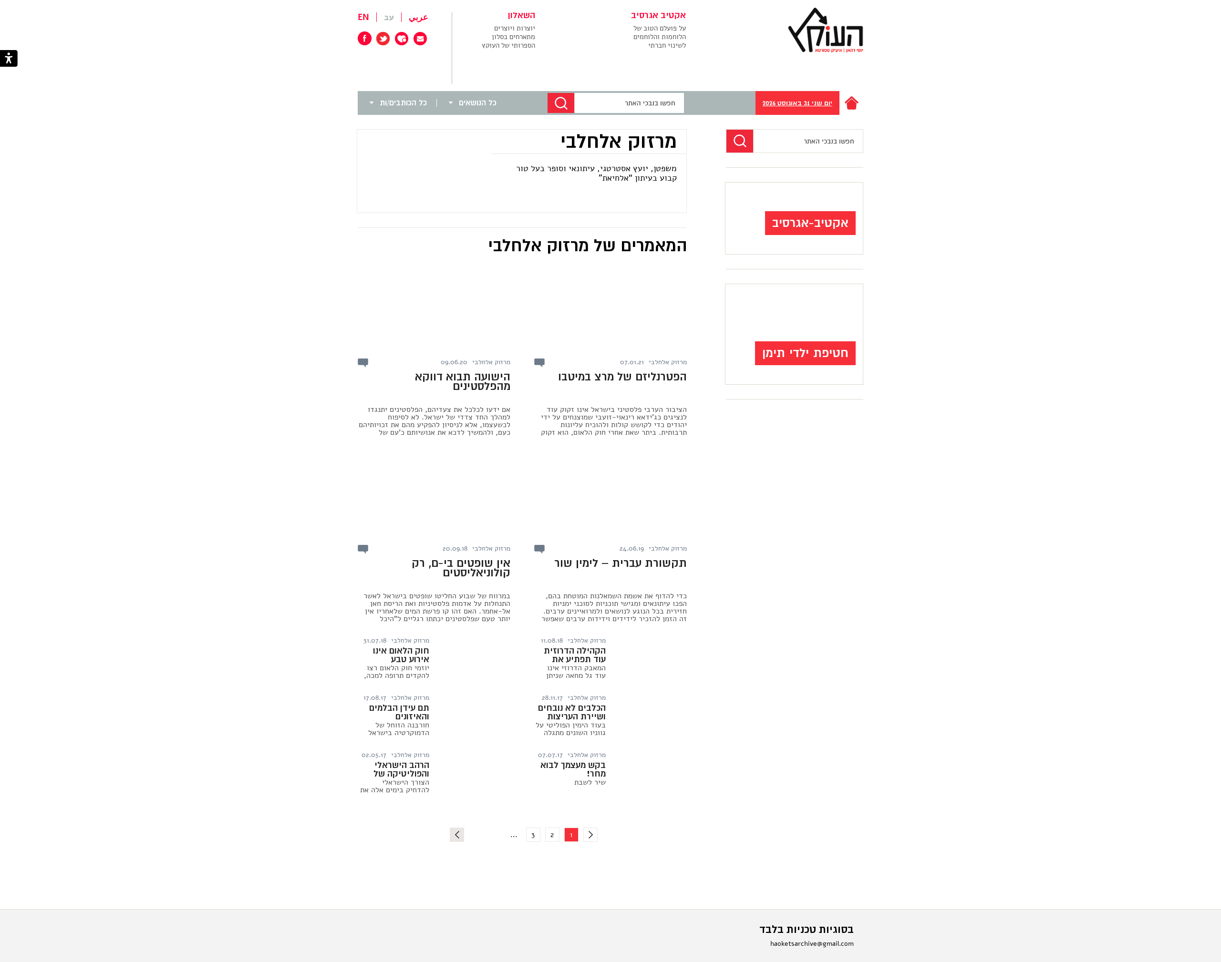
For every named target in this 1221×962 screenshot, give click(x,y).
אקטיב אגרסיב (658, 15)
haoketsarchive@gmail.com (812, 943)
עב (389, 17)
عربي (418, 17)
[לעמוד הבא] (457, 835)
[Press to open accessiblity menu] (9, 59)
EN (363, 17)
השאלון (521, 15)
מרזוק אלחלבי (668, 362)
